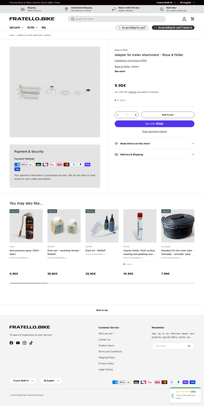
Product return (106, 345)
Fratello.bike (21, 395)
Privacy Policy (106, 363)
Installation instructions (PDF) (131, 60)
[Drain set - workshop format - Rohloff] (64, 225)
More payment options (154, 131)
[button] (192, 19)
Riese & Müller (121, 50)
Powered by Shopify (35, 395)
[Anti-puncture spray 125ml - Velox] (26, 225)
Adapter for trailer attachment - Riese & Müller (35, 35)
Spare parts (15, 27)
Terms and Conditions (110, 351)
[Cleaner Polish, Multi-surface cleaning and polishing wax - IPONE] (140, 225)
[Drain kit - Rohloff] (102, 225)
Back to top (102, 310)
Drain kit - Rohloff (95, 250)
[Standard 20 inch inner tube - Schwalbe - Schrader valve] (177, 225)
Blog (44, 27)
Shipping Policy (107, 357)
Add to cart (168, 114)
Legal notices (106, 369)
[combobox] (117, 19)
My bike (30, 27)
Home (12, 35)
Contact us (104, 339)
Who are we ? (106, 333)
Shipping (132, 92)
